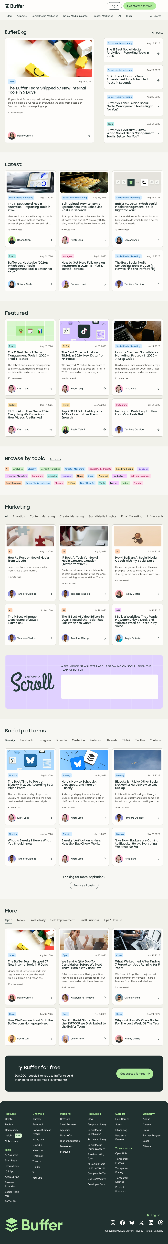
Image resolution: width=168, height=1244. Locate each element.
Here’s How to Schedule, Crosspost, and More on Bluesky (79, 785)
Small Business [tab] (89, 920)
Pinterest (37, 1155)
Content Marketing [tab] (42, 516)
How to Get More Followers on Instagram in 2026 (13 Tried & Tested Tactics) (83, 266)
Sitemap (147, 1146)
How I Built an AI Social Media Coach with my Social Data (136, 559)
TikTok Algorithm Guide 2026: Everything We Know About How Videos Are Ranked (29, 414)
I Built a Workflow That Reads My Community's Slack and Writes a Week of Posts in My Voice (136, 621)
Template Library (97, 1124)
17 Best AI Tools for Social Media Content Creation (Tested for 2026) (80, 561)
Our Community (97, 1178)
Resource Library (97, 1139)
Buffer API (10, 1201)
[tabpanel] (84, 584)
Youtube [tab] (155, 740)
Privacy (139, 1230)
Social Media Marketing (45, 15)
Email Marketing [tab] (131, 516)
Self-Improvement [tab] (62, 920)
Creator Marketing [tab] (72, 516)
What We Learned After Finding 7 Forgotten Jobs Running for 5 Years (137, 965)
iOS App (9, 1171)
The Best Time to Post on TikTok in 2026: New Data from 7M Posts (83, 355)
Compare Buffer (97, 1173)
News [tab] (21, 920)
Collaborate (11, 1141)
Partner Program (152, 1135)
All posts (22, 15)
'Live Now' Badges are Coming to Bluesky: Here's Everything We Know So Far (136, 844)
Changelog (121, 1130)
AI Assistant (11, 1155)
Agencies (65, 1130)
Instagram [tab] (44, 740)
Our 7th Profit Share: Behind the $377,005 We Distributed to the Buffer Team (84, 1023)
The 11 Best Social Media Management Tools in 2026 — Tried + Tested (28, 355)
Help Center (122, 1119)
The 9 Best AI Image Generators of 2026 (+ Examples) (24, 620)
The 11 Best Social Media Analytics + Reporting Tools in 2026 (128, 53)
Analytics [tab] (19, 516)
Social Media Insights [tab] (102, 516)
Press (146, 1130)
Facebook (37, 1124)
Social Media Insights (75, 15)
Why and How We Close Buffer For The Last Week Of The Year (137, 1022)
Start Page (11, 1160)
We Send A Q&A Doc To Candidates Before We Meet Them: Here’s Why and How (82, 965)
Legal (146, 1140)
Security (158, 1230)
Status (119, 1124)
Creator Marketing (103, 15)
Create (9, 1119)
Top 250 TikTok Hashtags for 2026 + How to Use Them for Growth (82, 414)
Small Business (68, 1124)
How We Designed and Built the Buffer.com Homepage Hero (30, 1022)
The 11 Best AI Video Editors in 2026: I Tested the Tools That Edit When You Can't (83, 620)
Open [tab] (8, 920)
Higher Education (70, 1140)
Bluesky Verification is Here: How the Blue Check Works (81, 842)
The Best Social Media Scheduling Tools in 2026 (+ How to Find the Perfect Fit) (135, 266)
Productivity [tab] (37, 920)
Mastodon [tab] (78, 740)
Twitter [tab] (140, 740)
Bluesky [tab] (10, 740)
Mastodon (38, 1150)
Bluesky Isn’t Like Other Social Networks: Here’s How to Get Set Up (136, 785)
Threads (36, 1161)
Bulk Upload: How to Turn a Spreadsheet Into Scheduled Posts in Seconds (127, 79)
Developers (66, 1146)
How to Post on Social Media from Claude (28, 559)
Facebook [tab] (26, 740)
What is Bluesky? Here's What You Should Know (29, 842)
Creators (65, 1119)
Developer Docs (96, 1184)
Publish (9, 1124)
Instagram (38, 1139)
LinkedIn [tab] (61, 740)
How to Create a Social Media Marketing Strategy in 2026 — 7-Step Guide (136, 355)
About (146, 1119)
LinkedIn (37, 1145)
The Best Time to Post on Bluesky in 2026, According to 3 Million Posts (30, 785)
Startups (65, 1151)
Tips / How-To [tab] (113, 920)
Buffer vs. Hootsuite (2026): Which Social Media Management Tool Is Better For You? (130, 133)
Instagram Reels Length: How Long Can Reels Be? (136, 413)
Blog (9, 15)
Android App (12, 1176)
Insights (13, 1135)
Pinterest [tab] (96, 740)
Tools (129, 15)
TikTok (36, 1166)
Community (11, 1130)
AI (119, 15)
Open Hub (121, 1153)
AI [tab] (6, 516)
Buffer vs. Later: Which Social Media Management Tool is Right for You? (130, 106)
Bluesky (36, 1119)
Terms (148, 1230)
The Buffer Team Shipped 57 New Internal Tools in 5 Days (47, 90)
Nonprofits (66, 1135)
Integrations (12, 1166)
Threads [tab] (112, 740)
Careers (147, 1124)
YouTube (37, 1177)
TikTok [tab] (126, 740)
